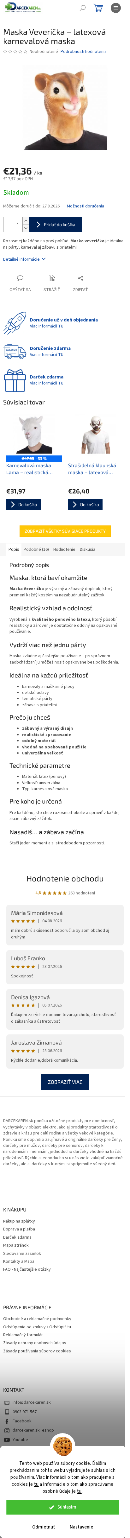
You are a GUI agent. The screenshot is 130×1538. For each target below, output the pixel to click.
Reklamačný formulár (23, 1335)
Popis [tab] (14, 549)
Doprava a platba (19, 1229)
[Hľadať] (82, 8)
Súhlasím (66, 1507)
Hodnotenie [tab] (64, 549)
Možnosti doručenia (85, 206)
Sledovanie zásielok (22, 1254)
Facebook (22, 1421)
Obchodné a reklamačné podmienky (37, 1319)
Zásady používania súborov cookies (37, 1351)
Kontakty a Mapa (18, 1262)
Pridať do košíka (59, 224)
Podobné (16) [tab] (36, 549)
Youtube (20, 1440)
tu (36, 1484)
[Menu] (115, 8)
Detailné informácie (21, 259)
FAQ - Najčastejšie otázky (27, 1270)
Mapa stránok (16, 1245)
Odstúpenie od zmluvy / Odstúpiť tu (37, 1327)
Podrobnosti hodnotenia (84, 52)
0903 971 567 (25, 1412)
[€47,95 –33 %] (34, 434)
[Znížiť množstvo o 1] (25, 228)
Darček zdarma (17, 1238)
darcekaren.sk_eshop (33, 1430)
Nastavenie (81, 1527)
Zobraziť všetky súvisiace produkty (65, 531)
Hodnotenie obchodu (65, 878)
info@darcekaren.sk (32, 1402)
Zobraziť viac (65, 1082)
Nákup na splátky (19, 1221)
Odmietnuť (43, 1527)
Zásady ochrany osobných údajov (34, 1343)
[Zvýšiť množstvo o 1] (25, 221)
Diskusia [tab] (87, 549)
